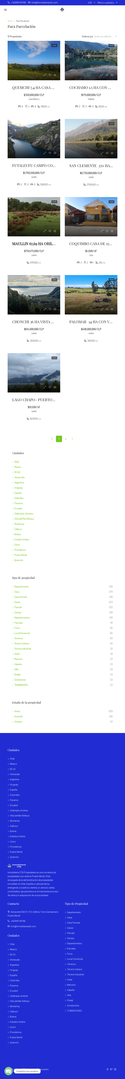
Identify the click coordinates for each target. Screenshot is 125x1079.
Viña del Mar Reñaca (24, 518)
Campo (17, 612)
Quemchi (18, 560)
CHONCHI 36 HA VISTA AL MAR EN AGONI (47, 321)
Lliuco (17, 544)
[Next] (72, 439)
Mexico (17, 466)
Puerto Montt (20, 554)
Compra (18, 721)
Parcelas (18, 622)
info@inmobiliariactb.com (23, 926)
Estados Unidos (21, 539)
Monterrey (19, 523)
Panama (18, 503)
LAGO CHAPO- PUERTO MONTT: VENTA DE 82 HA (53, 399)
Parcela (18, 607)
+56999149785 (18, 921)
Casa (16, 591)
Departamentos (22, 617)
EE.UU (17, 472)
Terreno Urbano (21, 643)
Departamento (21, 586)
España (18, 492)
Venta (17, 711)
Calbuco (18, 529)
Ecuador (18, 508)
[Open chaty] (8, 1071)
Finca (17, 627)
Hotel (17, 653)
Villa (16, 669)
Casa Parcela (20, 596)
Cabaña (18, 664)
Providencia (20, 549)
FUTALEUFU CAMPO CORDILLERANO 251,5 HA (50, 165)
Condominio (20, 679)
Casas (17, 602)
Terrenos (18, 638)
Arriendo (18, 716)
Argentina (19, 482)
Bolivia (17, 534)
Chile (16, 461)
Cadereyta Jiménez (23, 513)
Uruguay (18, 487)
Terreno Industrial (22, 648)
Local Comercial (22, 633)
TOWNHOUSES (21, 684)
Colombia (18, 498)
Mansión (18, 658)
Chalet (17, 674)
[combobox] (105, 36)
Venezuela (19, 477)
